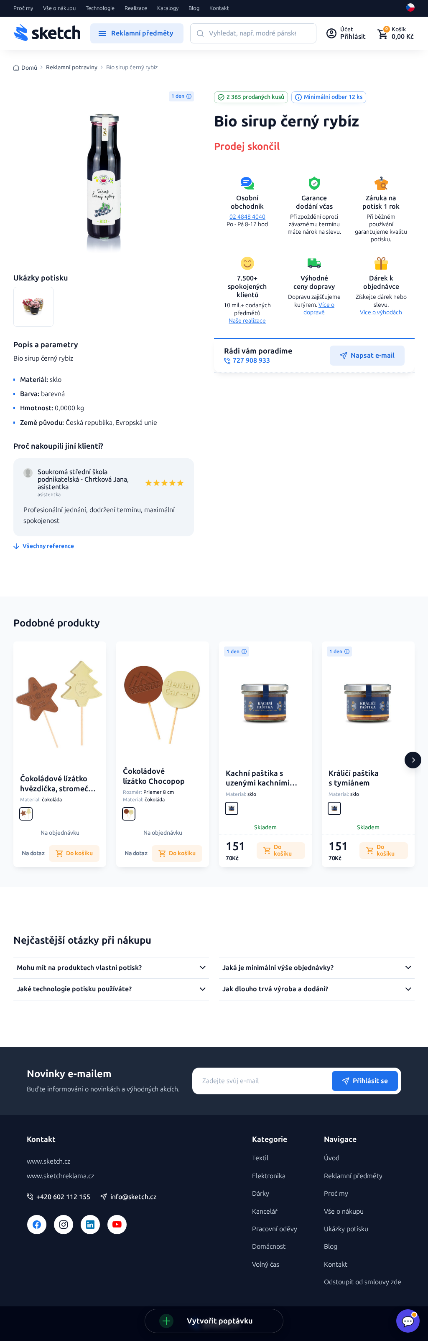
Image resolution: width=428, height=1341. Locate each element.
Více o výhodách (381, 312)
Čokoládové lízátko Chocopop (154, 776)
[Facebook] (37, 1225)
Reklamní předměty (353, 1176)
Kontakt (219, 8)
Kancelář (265, 1211)
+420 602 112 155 (63, 1197)
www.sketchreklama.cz (60, 1176)
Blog (194, 8)
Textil (260, 1158)
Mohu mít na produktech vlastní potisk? (79, 968)
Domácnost (268, 1246)
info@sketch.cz (133, 1197)
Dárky (260, 1193)
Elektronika (268, 1176)
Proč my (23, 8)
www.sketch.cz (48, 1161)
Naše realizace (247, 320)
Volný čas (265, 1264)
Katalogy (167, 8)
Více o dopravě (318, 308)
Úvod (331, 1158)
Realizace (136, 8)
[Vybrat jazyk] (410, 8)
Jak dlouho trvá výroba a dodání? (275, 989)
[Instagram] (64, 1225)
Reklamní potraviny (71, 67)
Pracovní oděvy (274, 1229)
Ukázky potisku (346, 1229)
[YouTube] (117, 1225)
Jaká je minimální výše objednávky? (278, 968)
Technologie (100, 8)
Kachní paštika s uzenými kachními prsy (258, 783)
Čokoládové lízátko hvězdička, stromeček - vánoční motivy (58, 788)
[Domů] (46, 33)
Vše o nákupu (59, 8)
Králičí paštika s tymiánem (354, 778)
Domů (29, 67)
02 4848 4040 (247, 216)
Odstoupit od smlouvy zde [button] (362, 1282)
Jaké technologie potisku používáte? (74, 989)
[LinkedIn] (90, 1225)
